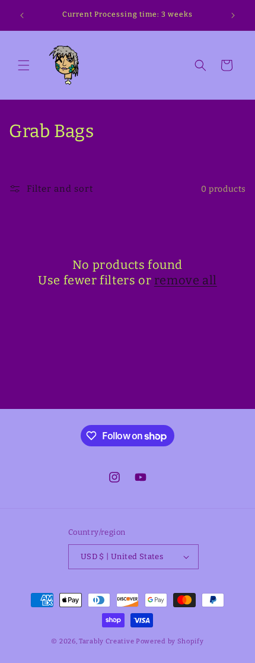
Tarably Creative (106, 641)
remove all (185, 280)
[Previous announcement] (22, 15)
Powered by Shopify (170, 641)
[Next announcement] (233, 15)
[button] (24, 65)
